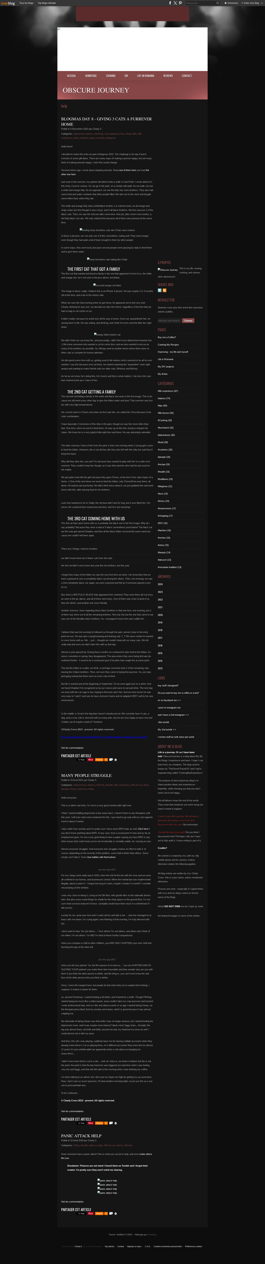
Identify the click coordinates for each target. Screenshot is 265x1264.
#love (76, 138)
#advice (89, 133)
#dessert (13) (164, 559)
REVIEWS (168, 76)
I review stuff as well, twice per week (176, 737)
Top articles (109, 1246)
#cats (122, 133)
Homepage (91, 76)
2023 (160, 591)
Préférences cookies (193, 1246)
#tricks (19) (163, 501)
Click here (143, 829)
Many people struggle (86, 775)
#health (109, 785)
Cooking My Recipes (168, 344)
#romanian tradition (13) (169, 567)
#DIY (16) (162, 523)
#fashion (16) (164, 530)
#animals (98, 133)
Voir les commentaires (72, 747)
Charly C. (79, 1246)
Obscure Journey (96, 90)
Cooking (110, 76)
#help (128, 133)
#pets (92, 138)
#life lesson (136, 785)
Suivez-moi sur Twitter (159, 290)
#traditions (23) (165, 479)
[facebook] (170, 3)
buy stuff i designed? (168, 685)
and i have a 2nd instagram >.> (173, 714)
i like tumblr (163, 722)
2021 (160, 607)
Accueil (71, 76)
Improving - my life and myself (173, 352)
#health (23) (164, 471)
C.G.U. (148, 1246)
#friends (100, 785)
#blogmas (111, 138)
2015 (160, 653)
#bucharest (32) (166, 427)
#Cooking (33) (165, 420)
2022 (160, 599)
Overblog (152, 1234)
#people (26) (164, 457)
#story (73, 789)
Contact (187, 76)
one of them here (127, 170)
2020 (160, 614)
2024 (160, 584)
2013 (160, 668)
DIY (126, 76)
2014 (160, 660)
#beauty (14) (164, 552)
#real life (100, 138)
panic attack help (81, 1135)
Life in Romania (145, 76)
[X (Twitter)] (175, 3)
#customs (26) (165, 449)
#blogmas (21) (165, 486)
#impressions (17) (167, 508)
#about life (79, 133)
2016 (160, 645)
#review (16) (164, 537)
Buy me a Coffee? (167, 337)
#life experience (122, 785)
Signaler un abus (134, 1246)
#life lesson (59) (166, 413)
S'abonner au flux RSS (164, 290)
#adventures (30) (166, 435)
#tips (100, 1145)
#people (65, 789)
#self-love (82, 789)
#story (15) (163, 545)
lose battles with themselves (101, 857)
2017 (160, 637)
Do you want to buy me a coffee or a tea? (178, 693)
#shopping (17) (165, 515)
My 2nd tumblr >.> (167, 729)
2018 (160, 630)
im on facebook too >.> (169, 700)
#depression (80, 785)
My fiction (162, 374)
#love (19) (163, 493)
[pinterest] (180, 3)
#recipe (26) (164, 464)
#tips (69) (162, 405)
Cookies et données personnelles (168, 1246)
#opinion (84, 138)
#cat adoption (111, 133)
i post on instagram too (169, 707)
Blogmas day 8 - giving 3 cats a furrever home (106, 121)
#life (134, 133)
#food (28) (163, 442)
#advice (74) (164, 398)
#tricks (119, 1145)
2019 (160, 622)
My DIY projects (166, 366)
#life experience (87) (168, 391)
